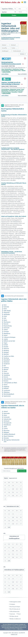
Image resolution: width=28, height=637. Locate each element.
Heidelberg (7, 375)
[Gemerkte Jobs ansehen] (22, 2)
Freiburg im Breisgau (9, 337)
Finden (14, 15)
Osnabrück (7, 363)
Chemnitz (6, 373)
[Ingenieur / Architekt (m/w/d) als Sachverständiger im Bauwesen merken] (25, 78)
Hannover (6, 348)
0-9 (9, 527)
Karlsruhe (6, 307)
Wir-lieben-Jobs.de (14, 616)
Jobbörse (16, 632)
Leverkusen (7, 390)
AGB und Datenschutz (14, 611)
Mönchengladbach (9, 394)
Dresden (6, 346)
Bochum (6, 381)
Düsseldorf (7, 360)
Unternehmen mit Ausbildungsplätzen (14, 537)
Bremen (6, 377)
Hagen (5, 343)
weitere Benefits (6, 72)
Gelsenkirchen (8, 379)
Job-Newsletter (22, 471)
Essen (5, 371)
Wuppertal (6, 312)
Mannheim (6, 362)
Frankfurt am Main (9, 356)
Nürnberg (6, 350)
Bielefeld (6, 388)
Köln (5, 318)
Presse (19, 614)
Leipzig (6, 339)
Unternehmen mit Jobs (12, 506)
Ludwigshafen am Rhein (10, 382)
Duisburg (6, 367)
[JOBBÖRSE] (10, 2)
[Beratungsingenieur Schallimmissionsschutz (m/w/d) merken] (25, 58)
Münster (6, 369)
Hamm (5, 384)
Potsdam (6, 331)
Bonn (5, 305)
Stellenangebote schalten (15, 601)
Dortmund (6, 327)
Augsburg (6, 386)
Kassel (5, 335)
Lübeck (6, 329)
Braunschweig (8, 326)
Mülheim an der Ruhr (9, 341)
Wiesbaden (7, 314)
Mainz (5, 320)
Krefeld (6, 345)
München (6, 354)
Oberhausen (7, 322)
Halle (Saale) (7, 310)
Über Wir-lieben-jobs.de (15, 609)
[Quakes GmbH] (6, 79)
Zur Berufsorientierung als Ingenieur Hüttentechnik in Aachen (10, 38)
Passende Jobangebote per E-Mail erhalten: (14, 468)
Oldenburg (6, 392)
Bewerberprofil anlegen (15, 606)
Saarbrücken (7, 396)
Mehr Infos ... (20, 629)
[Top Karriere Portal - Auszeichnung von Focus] (14, 460)
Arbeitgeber (12, 604)
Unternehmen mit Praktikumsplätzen (14, 570)
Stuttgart (6, 352)
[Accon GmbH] (6, 59)
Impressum (12, 614)
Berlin (5, 309)
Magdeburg (7, 333)
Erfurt (5, 316)
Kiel (5, 365)
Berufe (6, 478)
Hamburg (6, 358)
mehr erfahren (4, 74)
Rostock (6, 324)
